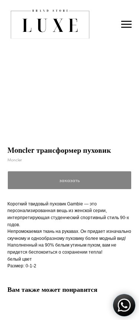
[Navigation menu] (126, 24)
